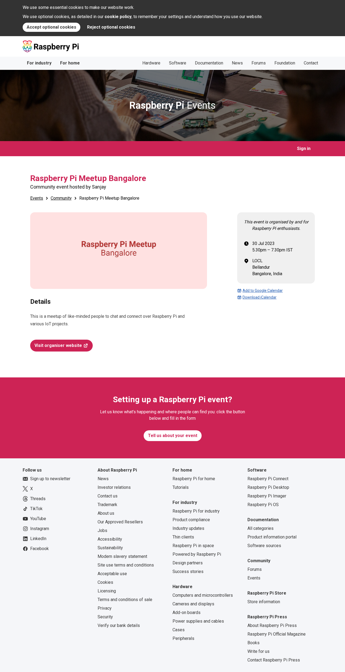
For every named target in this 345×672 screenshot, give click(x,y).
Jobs (102, 530)
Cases (178, 629)
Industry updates (188, 528)
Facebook (39, 548)
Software (177, 63)
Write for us (258, 651)
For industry (39, 63)
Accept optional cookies (51, 27)
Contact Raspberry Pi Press (273, 660)
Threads (38, 498)
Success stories (187, 571)
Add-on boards (186, 612)
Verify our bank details (119, 625)
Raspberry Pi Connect (267, 478)
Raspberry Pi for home (193, 478)
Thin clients (183, 537)
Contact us (108, 496)
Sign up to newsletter (50, 478)
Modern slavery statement (122, 556)
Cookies (105, 582)
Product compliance (191, 519)
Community (61, 198)
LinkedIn (38, 538)
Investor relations (114, 487)
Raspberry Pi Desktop (268, 487)
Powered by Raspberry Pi (196, 554)
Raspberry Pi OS (263, 504)
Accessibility (110, 539)
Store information (263, 601)
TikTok (36, 508)
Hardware (151, 63)
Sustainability (110, 547)
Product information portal (271, 537)
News (237, 63)
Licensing (107, 590)
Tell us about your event (172, 435)
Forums (258, 63)
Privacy (105, 608)
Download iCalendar (260, 297)
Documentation (209, 63)
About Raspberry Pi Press (272, 625)
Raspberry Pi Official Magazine (276, 634)
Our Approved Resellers (120, 521)
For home (70, 63)
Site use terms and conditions (126, 565)
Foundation (284, 63)
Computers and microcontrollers (202, 595)
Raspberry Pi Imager (266, 496)
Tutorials (180, 487)
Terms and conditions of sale (125, 599)
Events (172, 105)
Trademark (107, 504)
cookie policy (118, 16)
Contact (311, 63)
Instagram (39, 528)
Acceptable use (112, 573)
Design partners (187, 562)
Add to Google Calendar (263, 290)
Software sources (264, 545)
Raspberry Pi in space (193, 545)
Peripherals (183, 638)
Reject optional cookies (111, 27)
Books (253, 642)
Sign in (303, 148)
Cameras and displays (193, 603)
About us (106, 513)
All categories (260, 528)
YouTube (38, 518)
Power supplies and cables (198, 621)
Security (105, 616)
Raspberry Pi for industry (196, 511)
